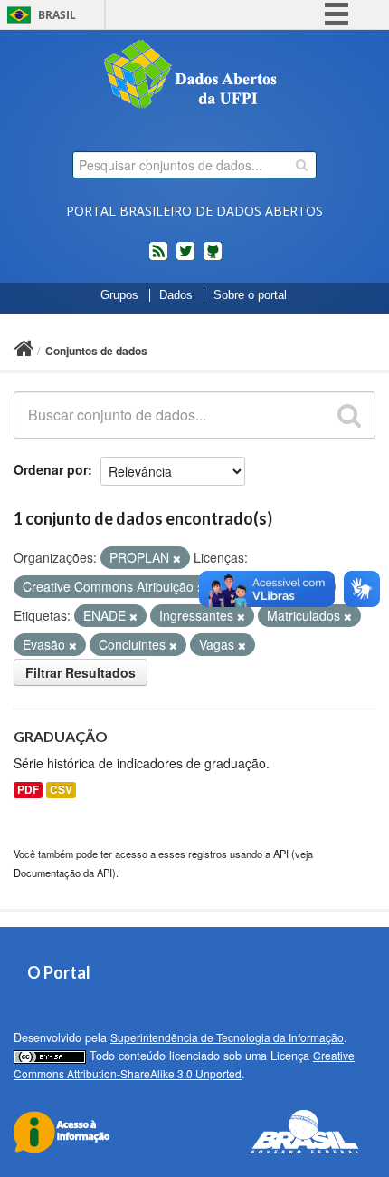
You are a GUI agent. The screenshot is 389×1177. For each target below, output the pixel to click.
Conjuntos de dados (96, 350)
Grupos (119, 295)
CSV (61, 789)
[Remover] (177, 558)
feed (158, 258)
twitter (185, 258)
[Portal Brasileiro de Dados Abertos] (194, 76)
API (281, 853)
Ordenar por (51, 469)
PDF (28, 789)
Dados (176, 295)
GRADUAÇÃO (61, 736)
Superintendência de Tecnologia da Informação (227, 1037)
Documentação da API (63, 872)
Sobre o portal (250, 295)
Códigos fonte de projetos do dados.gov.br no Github (213, 258)
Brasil (57, 15)
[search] (302, 165)
